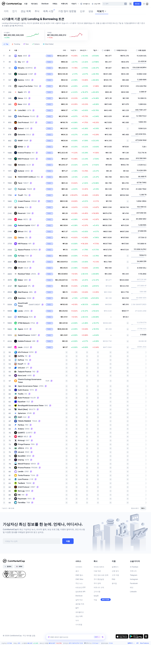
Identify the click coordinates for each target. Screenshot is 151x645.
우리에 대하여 (99, 567)
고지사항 (97, 592)
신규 (82, 11)
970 (19, 643)
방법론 (96, 596)
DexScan (79, 596)
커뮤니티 (133, 571)
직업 (95, 600)
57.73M (9, 643)
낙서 (77, 620)
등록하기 (115, 567)
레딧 (131, 587)
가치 (6, 11)
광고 (77, 571)
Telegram (133, 575)
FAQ (113, 579)
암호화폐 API (80, 592)
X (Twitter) (134, 567)
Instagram (134, 579)
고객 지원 (115, 575)
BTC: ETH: (76, 643)
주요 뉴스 (79, 583)
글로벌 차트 (80, 604)
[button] (75, 4)
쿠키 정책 (97, 583)
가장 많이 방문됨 (67, 11)
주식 (37, 11)
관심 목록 (26, 11)
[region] (51, 4)
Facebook (134, 583)
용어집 (114, 583)
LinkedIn (133, 592)
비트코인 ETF (81, 587)
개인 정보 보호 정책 (101, 575)
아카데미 (79, 567)
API (137, 643)
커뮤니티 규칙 (99, 587)
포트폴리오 (80, 612)
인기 (14, 11)
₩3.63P (29, 643)
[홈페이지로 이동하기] (12, 3)
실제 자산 (79, 600)
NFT (77, 608)
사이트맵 (79, 624)
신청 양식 (115, 571)
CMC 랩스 (79, 575)
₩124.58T (52, 643)
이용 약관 (97, 571)
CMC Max (79, 579)
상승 (90, 11)
